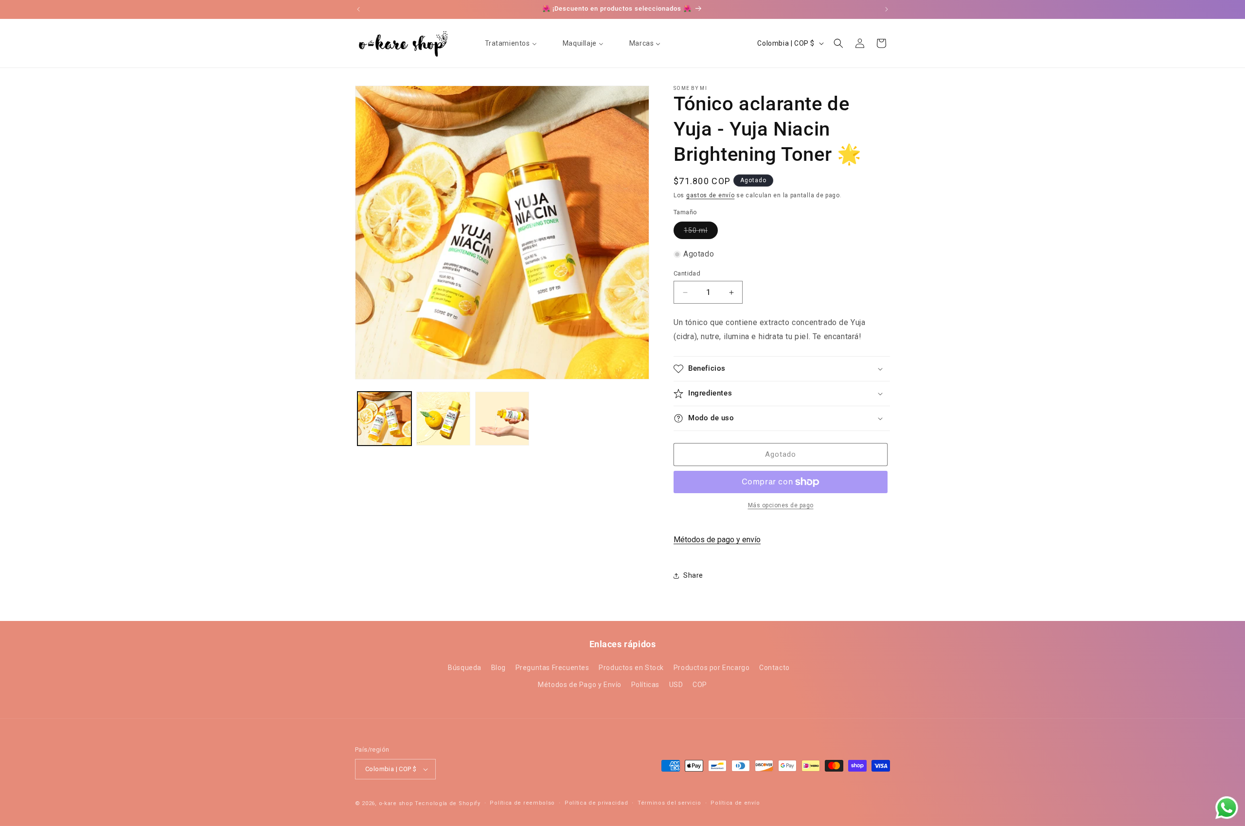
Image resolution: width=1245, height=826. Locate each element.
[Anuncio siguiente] (886, 9)
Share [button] (693, 575)
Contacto (774, 667)
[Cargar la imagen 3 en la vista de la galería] (502, 419)
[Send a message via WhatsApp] (1226, 807)
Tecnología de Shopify (447, 803)
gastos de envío (710, 195)
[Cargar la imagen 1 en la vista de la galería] (384, 419)
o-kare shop (396, 803)
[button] (838, 43)
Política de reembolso (522, 803)
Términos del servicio (669, 803)
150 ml (701, 232)
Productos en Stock (631, 667)
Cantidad (687, 273)
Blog (498, 667)
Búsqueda (464, 667)
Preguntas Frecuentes (552, 667)
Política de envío (735, 803)
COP (700, 685)
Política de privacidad (596, 803)
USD (676, 685)
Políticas (645, 685)
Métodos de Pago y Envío (580, 685)
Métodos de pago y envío (717, 539)
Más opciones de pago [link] (781, 505)
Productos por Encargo (712, 667)
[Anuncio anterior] (358, 9)
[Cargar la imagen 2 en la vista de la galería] (443, 419)
